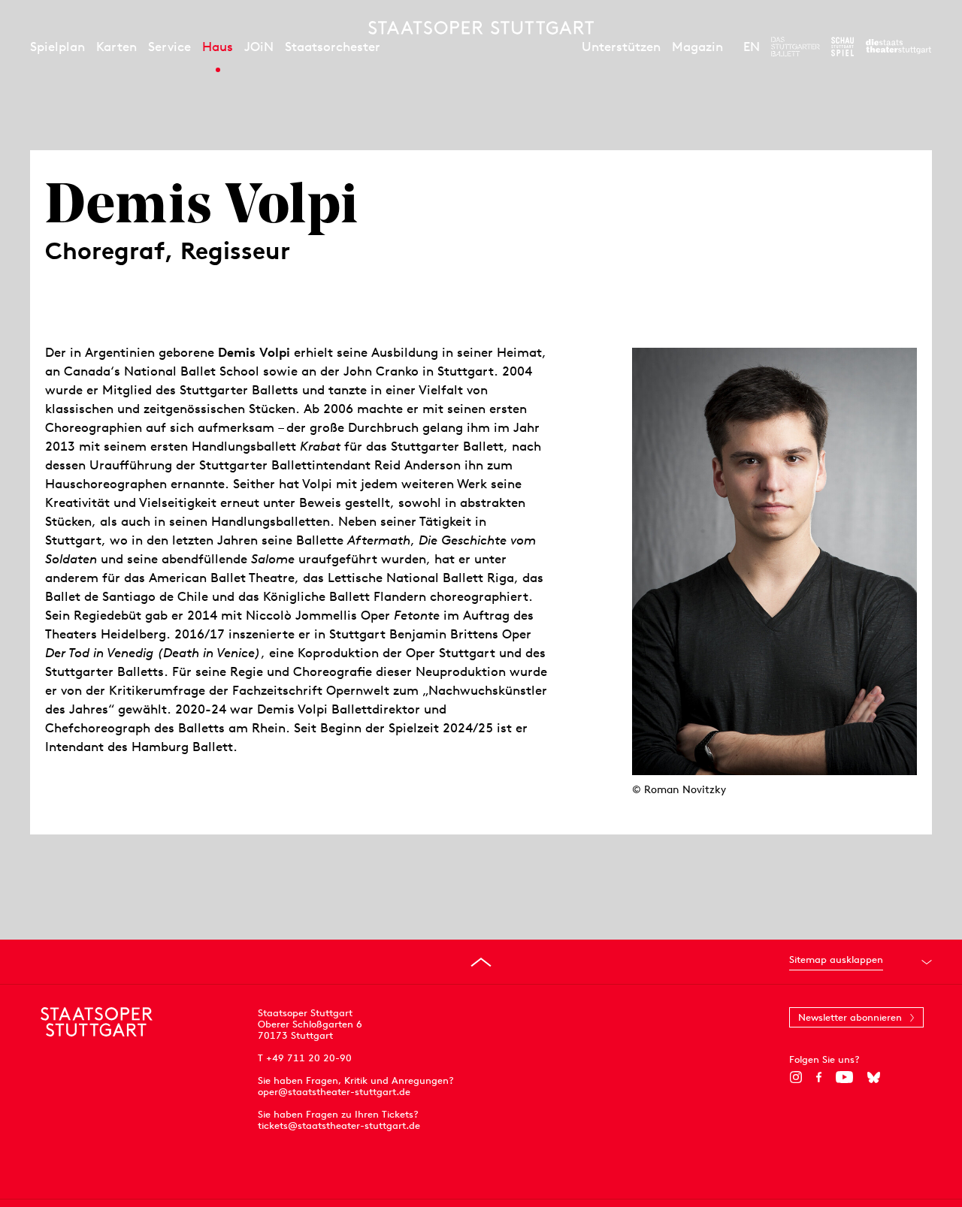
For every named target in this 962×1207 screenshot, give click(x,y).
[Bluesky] (873, 1077)
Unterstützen (621, 46)
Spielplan (57, 46)
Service (169, 46)
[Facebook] (818, 1077)
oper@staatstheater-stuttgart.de (334, 1091)
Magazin (697, 46)
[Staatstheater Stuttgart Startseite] (481, 28)
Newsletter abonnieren (850, 1017)
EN (751, 46)
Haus (217, 46)
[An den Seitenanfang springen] (481, 962)
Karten (116, 46)
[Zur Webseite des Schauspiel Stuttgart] (842, 46)
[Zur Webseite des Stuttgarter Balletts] (795, 46)
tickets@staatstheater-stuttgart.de (339, 1125)
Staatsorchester (332, 46)
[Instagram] (795, 1077)
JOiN (259, 46)
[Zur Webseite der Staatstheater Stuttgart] (898, 46)
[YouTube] (844, 1077)
